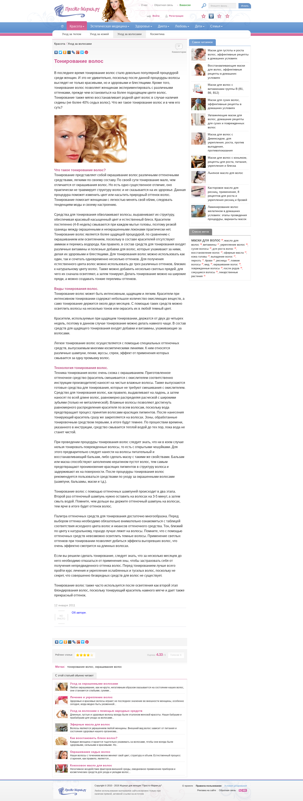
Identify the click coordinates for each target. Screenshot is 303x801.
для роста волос (223, 248)
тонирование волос (80, 666)
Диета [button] (162, 26)
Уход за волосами (129, 34)
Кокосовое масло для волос (91, 765)
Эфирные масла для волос (90, 724)
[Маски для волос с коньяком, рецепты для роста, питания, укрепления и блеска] (197, 162)
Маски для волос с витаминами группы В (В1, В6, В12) (226, 88)
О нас (144, 5)
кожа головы (199, 256)
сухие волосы (200, 248)
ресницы (221, 260)
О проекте (187, 786)
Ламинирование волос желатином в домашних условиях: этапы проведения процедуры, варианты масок (227, 213)
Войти (156, 16)
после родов (231, 268)
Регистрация (176, 16)
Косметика (157, 34)
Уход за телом (71, 34)
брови (208, 260)
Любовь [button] (181, 26)
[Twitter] (60, 52)
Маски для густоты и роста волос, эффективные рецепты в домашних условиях (228, 54)
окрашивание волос (108, 666)
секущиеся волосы (203, 272)
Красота (59, 43)
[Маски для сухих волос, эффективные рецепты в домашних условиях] (197, 104)
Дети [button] (198, 26)
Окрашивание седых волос (90, 751)
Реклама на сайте (206, 790)
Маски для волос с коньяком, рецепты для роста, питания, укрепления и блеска (227, 161)
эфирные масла (234, 252)
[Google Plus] (78, 52)
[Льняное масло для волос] (197, 177)
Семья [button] (215, 26)
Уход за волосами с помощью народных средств (106, 710)
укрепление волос (232, 244)
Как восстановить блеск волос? (93, 738)
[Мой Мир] (69, 52)
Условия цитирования (235, 786)
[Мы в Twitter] (227, 16)
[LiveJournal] (73, 52)
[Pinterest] (86, 52)
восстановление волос (205, 252)
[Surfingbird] (82, 52)
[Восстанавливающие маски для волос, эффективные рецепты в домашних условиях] (197, 70)
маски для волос (205, 240)
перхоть (196, 260)
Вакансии (185, 5)
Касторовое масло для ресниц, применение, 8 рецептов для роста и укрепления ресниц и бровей (227, 193)
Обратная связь (163, 5)
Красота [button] (76, 26)
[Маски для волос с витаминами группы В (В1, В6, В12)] (197, 89)
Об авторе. (79, 612)
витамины (209, 244)
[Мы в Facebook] (219, 16)
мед (206, 264)
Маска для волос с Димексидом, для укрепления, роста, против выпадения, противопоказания (226, 142)
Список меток (200, 231)
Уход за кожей (99, 34)
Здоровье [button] (142, 26)
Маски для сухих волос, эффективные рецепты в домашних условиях (224, 104)
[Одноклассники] (65, 52)
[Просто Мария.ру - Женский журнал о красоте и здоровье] (77, 16)
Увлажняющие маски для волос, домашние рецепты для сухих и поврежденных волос (226, 121)
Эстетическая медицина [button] (108, 26)
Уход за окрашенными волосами (94, 683)
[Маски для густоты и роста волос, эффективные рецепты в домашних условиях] (197, 54)
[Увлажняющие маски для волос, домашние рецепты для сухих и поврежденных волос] (197, 119)
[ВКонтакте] (56, 52)
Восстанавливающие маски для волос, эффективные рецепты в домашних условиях (226, 71)
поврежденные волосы (205, 268)
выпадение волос (222, 256)
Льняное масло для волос (225, 172)
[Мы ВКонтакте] (211, 16)
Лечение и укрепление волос (91, 697)
